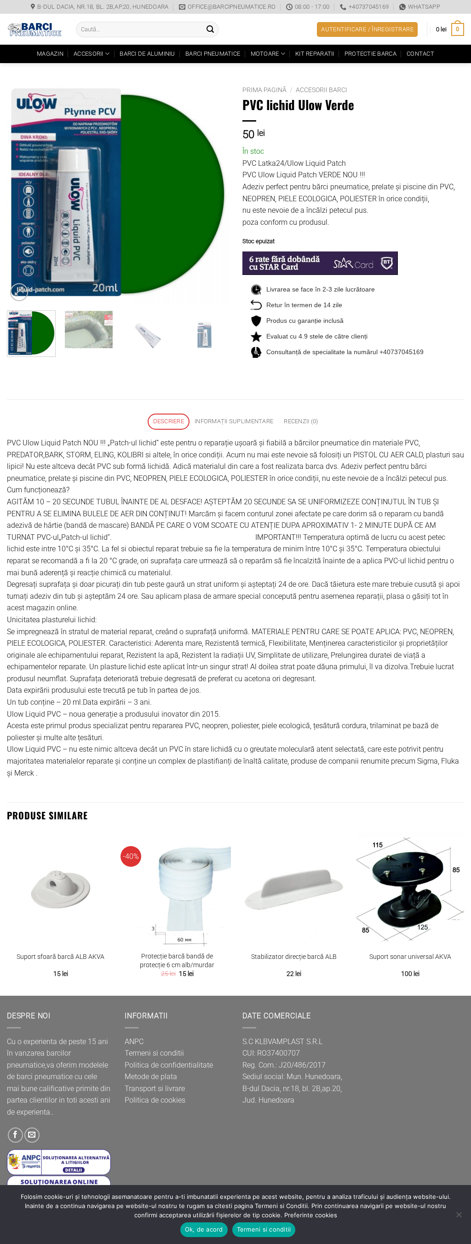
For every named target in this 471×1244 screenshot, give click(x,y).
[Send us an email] (32, 1135)
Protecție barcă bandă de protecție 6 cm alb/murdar (177, 960)
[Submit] (210, 29)
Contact (420, 53)
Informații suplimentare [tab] (234, 421)
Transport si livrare (155, 1088)
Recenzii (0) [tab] (301, 421)
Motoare (265, 53)
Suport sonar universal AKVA (410, 957)
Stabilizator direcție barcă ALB (294, 957)
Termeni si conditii (154, 1053)
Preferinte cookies (310, 1215)
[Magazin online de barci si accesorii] (34, 29)
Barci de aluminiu (147, 53)
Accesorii (88, 53)
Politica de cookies (155, 1100)
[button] (367, 29)
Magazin (50, 53)
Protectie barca (370, 53)
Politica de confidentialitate (169, 1065)
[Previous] (23, 192)
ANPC (134, 1041)
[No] (458, 1217)
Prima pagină (264, 89)
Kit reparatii (314, 53)
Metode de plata (151, 1076)
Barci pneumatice (212, 53)
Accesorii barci (321, 89)
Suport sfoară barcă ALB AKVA (60, 957)
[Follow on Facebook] (15, 1135)
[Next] (212, 192)
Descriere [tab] (168, 421)
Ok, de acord (204, 1229)
